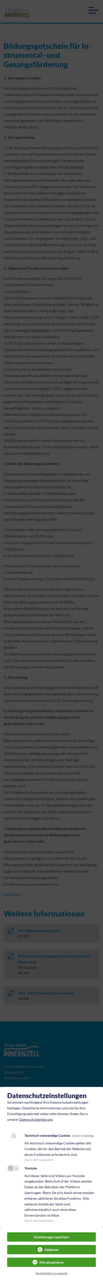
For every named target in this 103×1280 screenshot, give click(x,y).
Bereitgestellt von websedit (52, 1273)
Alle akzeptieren (51, 1262)
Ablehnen (51, 1250)
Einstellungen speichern (51, 1237)
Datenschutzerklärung (35, 1119)
